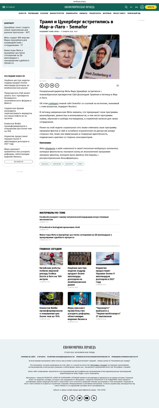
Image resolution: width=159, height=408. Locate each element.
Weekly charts (119, 13)
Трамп (80, 164)
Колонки (44, 13)
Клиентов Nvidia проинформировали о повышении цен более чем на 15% (51, 312)
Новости (22, 13)
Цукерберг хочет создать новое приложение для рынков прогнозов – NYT (17, 30)
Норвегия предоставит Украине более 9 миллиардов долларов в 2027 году (105, 275)
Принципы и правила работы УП (125, 357)
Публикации (33, 13)
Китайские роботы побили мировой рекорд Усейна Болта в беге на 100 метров (51, 274)
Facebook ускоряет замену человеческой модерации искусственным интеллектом (74, 218)
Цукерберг (69, 164)
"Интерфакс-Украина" (98, 365)
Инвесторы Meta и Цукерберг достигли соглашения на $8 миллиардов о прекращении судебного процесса (76, 236)
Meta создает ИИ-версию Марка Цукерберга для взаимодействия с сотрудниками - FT (17, 41)
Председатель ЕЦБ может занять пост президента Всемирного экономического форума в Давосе (17, 98)
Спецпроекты (95, 13)
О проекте (41, 357)
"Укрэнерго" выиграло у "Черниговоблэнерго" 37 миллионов (108, 312)
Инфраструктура (57, 13)
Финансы (83, 13)
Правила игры (72, 13)
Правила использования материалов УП (93, 357)
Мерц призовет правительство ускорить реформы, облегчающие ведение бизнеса (79, 314)
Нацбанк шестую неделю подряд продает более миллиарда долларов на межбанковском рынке (77, 276)
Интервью (107, 13)
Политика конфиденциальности (60, 357)
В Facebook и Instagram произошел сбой (60, 227)
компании (57, 164)
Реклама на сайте (28, 357)
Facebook (45, 164)
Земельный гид (133, 13)
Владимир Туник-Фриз (49, 32)
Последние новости (14, 76)
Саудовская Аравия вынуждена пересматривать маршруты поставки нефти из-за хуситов (18, 113)
